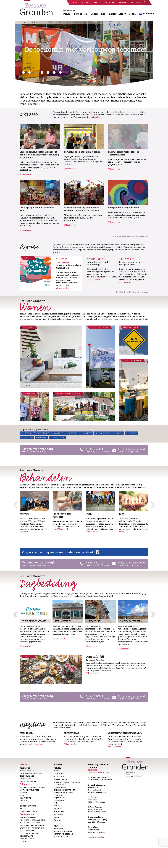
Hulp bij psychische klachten (109, 433)
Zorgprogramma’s (28, 806)
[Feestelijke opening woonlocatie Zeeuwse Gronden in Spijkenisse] (84, 192)
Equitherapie (116, 13)
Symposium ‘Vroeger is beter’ (124, 207)
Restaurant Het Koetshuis (32, 828)
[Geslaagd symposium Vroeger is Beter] (40, 192)
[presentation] (153, 504)
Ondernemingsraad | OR (64, 790)
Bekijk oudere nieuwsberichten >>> (130, 236)
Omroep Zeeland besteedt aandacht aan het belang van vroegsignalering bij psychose (39, 154)
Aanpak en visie (57, 437)
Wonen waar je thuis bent (31, 773)
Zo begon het (60, 777)
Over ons (58, 773)
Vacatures (72, 433)
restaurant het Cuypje (30, 822)
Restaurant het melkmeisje (32, 825)
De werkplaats (26, 836)
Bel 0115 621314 (94, 449)
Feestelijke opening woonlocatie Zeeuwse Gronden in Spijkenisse (81, 209)
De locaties (131, 433)
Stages (57, 817)
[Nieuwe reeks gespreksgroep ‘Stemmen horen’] (128, 136)
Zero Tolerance (27, 776)
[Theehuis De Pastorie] (35, 611)
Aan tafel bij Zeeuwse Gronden (35, 433)
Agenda (57, 770)
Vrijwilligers (86, 433)
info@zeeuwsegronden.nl (129, 451)
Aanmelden (59, 433)
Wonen (66, 13)
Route (56, 826)
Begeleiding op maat (29, 770)
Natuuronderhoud (28, 817)
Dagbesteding (98, 13)
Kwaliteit (58, 808)
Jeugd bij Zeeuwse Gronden (41, 43)
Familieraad (41, 437)
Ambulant (24, 793)
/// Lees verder (63, 529)
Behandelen (80, 13)
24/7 (21, 808)
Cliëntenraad (60, 787)
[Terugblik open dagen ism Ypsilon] (84, 136)
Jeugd (132, 13)
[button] (145, 2)
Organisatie (59, 800)
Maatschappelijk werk (29, 790)
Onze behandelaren (28, 811)
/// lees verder (26, 174)
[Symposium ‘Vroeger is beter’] (128, 192)
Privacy (57, 805)
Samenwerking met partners (67, 782)
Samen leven (25, 778)
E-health (24, 800)
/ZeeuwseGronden (96, 837)
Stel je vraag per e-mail (131, 449)
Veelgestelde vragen (63, 831)
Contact (58, 820)
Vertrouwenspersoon (64, 834)
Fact (22, 803)
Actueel (58, 764)
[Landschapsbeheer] (133, 611)
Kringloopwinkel (27, 838)
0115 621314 (93, 770)
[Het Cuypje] (100, 611)
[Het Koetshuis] (67, 611)
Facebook (97, 117)
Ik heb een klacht (61, 836)
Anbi (55, 803)
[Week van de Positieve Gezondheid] (35, 271)
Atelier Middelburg (28, 830)
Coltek (23, 841)
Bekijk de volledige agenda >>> (132, 292)
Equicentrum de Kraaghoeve (32, 820)
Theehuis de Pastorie (29, 833)
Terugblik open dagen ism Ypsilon (82, 151)
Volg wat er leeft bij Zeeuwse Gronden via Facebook (58, 552)
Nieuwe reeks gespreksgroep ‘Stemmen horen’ (123, 153)
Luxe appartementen (29, 781)
